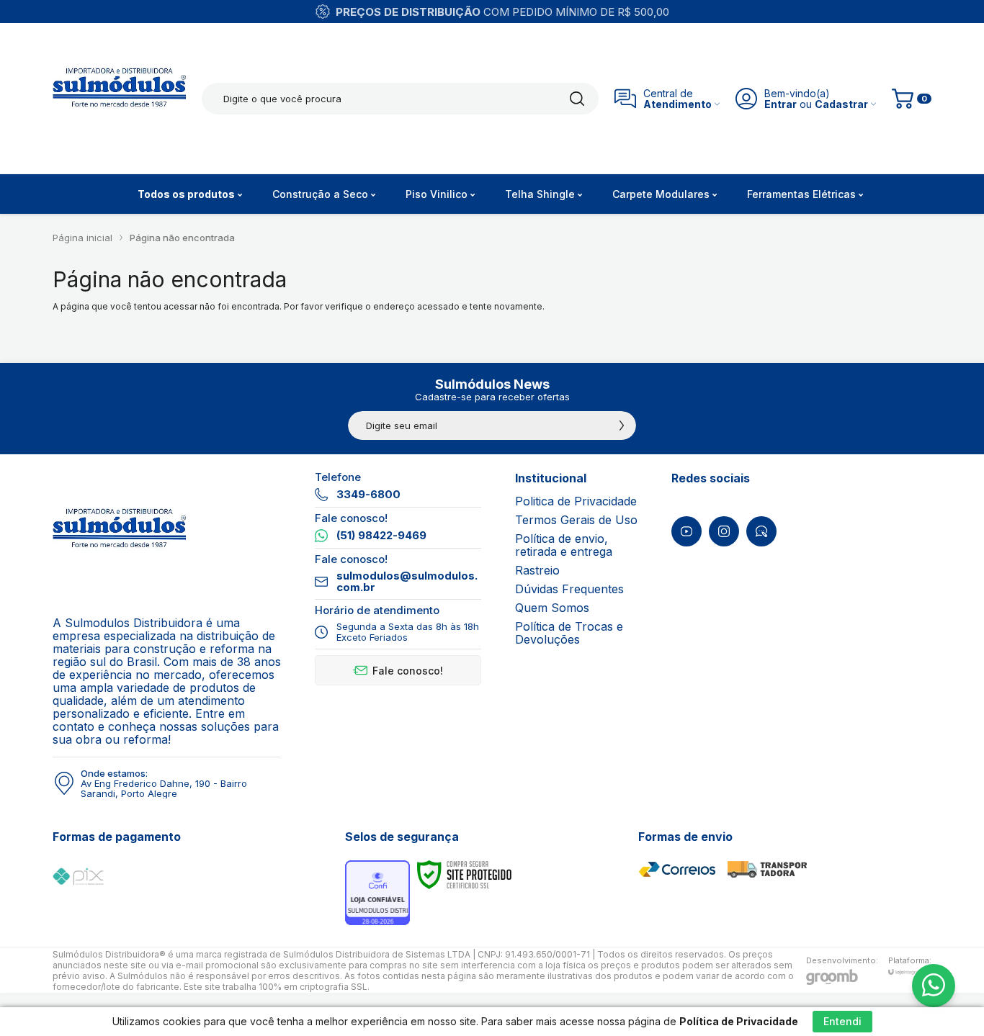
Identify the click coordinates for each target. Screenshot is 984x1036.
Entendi (842, 1021)
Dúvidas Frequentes (569, 589)
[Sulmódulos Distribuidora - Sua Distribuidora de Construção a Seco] (119, 98)
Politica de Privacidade (576, 501)
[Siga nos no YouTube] (686, 531)
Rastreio (537, 570)
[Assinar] (621, 425)
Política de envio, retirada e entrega (563, 545)
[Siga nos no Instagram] (724, 531)
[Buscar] (577, 98)
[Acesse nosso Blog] (761, 531)
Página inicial (82, 237)
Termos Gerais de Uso (576, 520)
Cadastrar (841, 104)
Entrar (780, 104)
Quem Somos (552, 607)
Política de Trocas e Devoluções (569, 633)
